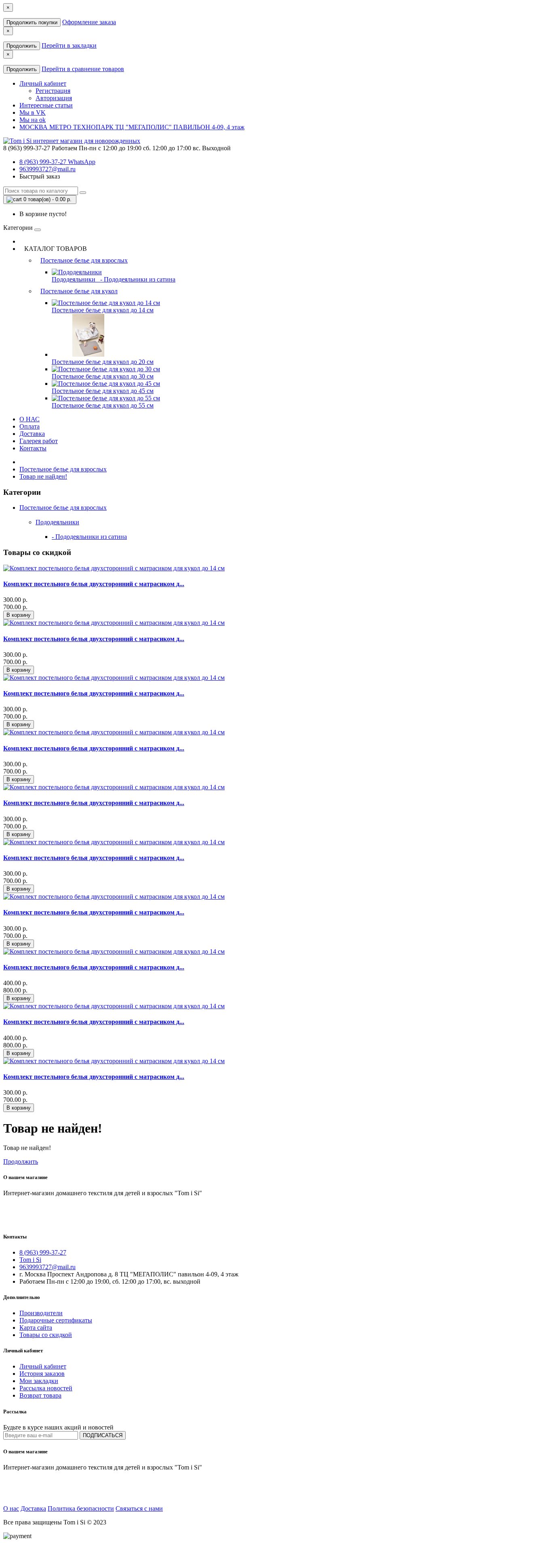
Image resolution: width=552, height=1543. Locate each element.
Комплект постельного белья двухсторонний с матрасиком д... (93, 583)
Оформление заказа (89, 22)
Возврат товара (40, 1395)
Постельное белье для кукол (79, 291)
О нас (11, 1508)
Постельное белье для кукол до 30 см (103, 376)
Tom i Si (30, 1259)
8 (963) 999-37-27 (42, 1252)
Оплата (29, 426)
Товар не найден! (43, 476)
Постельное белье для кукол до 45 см (103, 390)
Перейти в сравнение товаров (83, 68)
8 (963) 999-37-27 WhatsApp (57, 161)
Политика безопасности (81, 1508)
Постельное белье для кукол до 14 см (103, 310)
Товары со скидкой (45, 1334)
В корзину (18, 615)
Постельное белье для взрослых (84, 260)
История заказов (42, 1373)
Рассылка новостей (45, 1388)
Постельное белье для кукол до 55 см (103, 405)
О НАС (29, 419)
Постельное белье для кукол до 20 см (103, 361)
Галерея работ (38, 440)
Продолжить (21, 46)
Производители (41, 1313)
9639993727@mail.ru (47, 169)
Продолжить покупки (31, 22)
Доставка (32, 433)
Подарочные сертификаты (55, 1320)
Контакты (32, 448)
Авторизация (54, 98)
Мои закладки (38, 1380)
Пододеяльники (74, 279)
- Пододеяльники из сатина (136, 279)
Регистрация (53, 90)
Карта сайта (35, 1327)
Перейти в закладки (69, 45)
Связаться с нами (139, 1508)
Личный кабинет (42, 1366)
